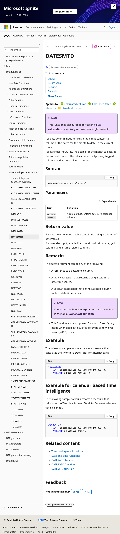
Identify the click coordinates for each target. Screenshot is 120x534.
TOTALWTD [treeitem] (17, 409)
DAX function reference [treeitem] (21, 77)
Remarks (52, 86)
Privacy (71, 527)
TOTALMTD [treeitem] (17, 415)
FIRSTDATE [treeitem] (16, 276)
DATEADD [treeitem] (16, 214)
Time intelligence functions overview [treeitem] (21, 179)
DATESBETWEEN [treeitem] (19, 219)
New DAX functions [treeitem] (19, 83)
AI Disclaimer (9, 527)
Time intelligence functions (67, 451)
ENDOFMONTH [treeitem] (19, 259)
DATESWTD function (63, 460)
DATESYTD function (62, 469)
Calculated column (75, 104)
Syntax (51, 78)
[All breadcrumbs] (48, 46)
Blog (44, 527)
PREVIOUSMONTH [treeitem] (20, 363)
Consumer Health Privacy (94, 527)
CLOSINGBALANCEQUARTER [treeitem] (25, 200)
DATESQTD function (63, 464)
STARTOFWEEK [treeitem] (18, 386)
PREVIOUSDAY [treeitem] (18, 352)
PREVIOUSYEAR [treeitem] (19, 375)
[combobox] (21, 49)
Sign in (112, 27)
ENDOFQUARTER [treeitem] (20, 265)
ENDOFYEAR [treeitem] (17, 271)
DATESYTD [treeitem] (16, 248)
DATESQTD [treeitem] (16, 242)
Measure (50, 108)
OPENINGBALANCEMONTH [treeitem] (24, 324)
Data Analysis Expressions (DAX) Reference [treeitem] (19, 58)
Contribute (58, 527)
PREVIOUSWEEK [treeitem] (19, 358)
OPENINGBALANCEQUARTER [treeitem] (24, 333)
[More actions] (115, 46)
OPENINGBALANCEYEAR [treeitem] (23, 341)
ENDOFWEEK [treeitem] (18, 253)
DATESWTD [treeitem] (17, 231)
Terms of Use (9, 531)
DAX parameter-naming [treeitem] (18, 455)
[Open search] (104, 27)
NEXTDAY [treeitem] (16, 288)
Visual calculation (72, 108)
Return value (54, 82)
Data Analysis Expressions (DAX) (69, 46)
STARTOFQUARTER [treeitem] (20, 398)
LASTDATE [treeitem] (16, 282)
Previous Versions (29, 527)
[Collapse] (39, 43)
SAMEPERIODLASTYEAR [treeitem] (23, 381)
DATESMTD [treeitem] (17, 236)
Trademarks (26, 531)
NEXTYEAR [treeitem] (16, 310)
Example (52, 91)
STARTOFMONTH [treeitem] (20, 392)
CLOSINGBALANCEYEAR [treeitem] (23, 208)
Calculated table (101, 104)
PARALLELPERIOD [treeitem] (20, 347)
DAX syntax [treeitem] (12, 460)
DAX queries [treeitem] (12, 449)
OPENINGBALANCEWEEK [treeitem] (24, 316)
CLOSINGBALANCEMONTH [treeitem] (25, 193)
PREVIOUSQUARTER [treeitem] (21, 369)
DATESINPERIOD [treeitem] (19, 225)
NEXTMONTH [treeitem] (18, 299)
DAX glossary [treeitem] (13, 438)
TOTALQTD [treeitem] (16, 420)
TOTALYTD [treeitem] (16, 426)
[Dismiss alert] (113, 6)
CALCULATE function (81, 314)
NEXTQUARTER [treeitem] (19, 305)
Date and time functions (65, 455)
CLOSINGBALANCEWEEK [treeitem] (23, 187)
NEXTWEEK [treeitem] (17, 293)
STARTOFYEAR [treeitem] (18, 403)
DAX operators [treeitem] (13, 443)
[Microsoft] (6, 27)
